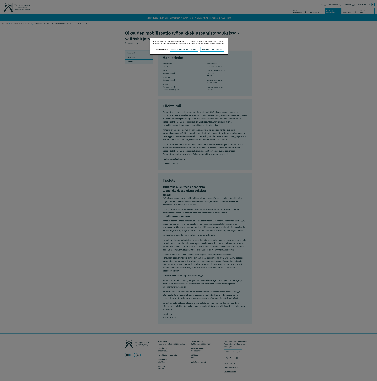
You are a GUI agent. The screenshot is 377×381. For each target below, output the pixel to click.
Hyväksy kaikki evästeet (212, 49)
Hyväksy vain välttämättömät (183, 49)
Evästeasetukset (162, 49)
